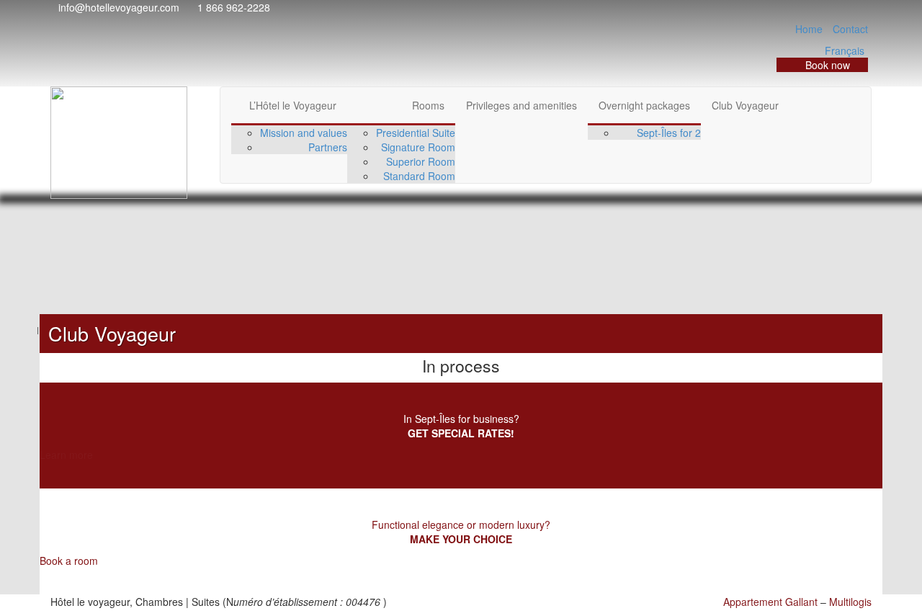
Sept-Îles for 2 (669, 132)
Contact (850, 29)
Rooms (428, 105)
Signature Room (418, 147)
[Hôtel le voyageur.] (31, 329)
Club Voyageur (745, 105)
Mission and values (303, 132)
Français (844, 50)
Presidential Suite (415, 132)
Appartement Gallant (770, 601)
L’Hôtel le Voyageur (292, 105)
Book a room (69, 560)
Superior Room (420, 161)
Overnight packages (644, 105)
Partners (327, 147)
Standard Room (419, 176)
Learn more (66, 454)
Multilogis (850, 601)
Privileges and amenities (521, 105)
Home (809, 29)
